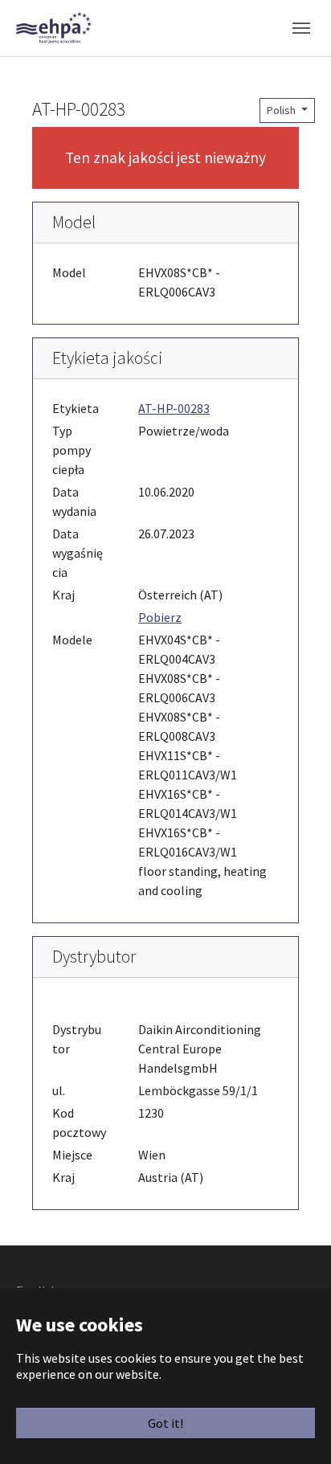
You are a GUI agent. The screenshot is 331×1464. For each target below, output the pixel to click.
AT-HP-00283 (174, 408)
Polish (282, 110)
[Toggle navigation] (301, 28)
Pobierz (160, 617)
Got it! (165, 1423)
